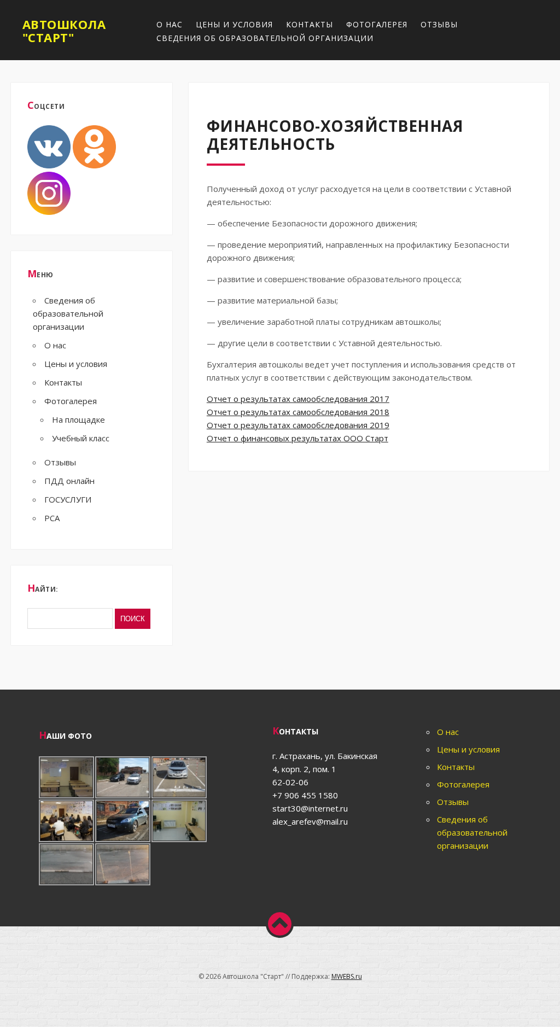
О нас (169, 24)
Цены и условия (234, 24)
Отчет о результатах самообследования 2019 (298, 424)
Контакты (309, 24)
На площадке (78, 419)
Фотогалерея (376, 24)
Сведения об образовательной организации (265, 38)
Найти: (43, 587)
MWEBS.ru (346, 976)
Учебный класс (80, 438)
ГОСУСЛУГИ (67, 499)
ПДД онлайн (69, 480)
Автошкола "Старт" (64, 30)
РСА (52, 517)
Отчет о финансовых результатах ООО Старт (297, 438)
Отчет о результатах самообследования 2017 (298, 398)
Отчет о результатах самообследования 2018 (298, 411)
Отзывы (439, 24)
